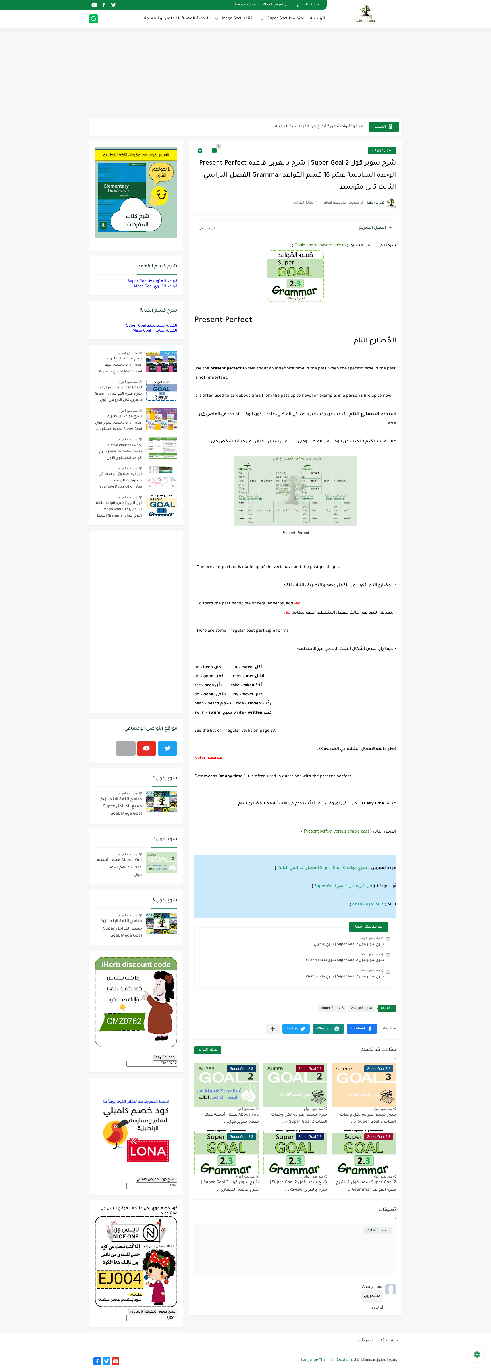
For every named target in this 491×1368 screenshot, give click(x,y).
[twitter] (113, 5)
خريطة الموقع (308, 5)
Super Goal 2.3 (332, 1008)
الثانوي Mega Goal (238, 18)
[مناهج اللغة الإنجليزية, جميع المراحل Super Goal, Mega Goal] (161, 801)
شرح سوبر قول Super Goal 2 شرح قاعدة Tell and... (342, 960)
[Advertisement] (245, 74)
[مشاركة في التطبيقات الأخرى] (273, 1029)
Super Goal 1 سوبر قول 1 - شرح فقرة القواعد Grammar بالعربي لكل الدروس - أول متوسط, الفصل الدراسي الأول (118, 395)
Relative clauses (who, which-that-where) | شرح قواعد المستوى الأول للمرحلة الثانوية (120, 453)
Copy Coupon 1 (165, 1057)
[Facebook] (126, 748)
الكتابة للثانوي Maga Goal (154, 331)
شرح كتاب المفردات (376, 1339)
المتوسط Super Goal (286, 18)
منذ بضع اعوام (370, 938)
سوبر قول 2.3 (381, 151)
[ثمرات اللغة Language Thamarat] (366, 14)
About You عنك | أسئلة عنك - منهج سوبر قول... (119, 867)
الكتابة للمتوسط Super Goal (151, 326)
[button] (362, 1029)
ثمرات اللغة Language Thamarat (328, 1360)
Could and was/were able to (320, 244)
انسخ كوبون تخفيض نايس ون (153, 1312)
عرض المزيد (208, 1050)
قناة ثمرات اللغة (368, 905)
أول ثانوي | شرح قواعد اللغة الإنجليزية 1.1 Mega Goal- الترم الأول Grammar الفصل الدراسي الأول (118, 510)
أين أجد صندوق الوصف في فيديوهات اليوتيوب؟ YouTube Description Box (120, 480)
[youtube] (94, 5)
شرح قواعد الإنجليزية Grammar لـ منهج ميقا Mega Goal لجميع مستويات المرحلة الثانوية (119, 366)
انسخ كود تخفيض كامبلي (156, 1180)
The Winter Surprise (344, 126)
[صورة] (161, 361)
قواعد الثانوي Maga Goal (155, 286)
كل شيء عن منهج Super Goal (343, 886)
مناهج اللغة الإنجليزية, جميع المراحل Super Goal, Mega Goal (121, 806)
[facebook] (103, 5)
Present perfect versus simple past (336, 831)
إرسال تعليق (377, 1230)
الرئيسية (317, 18)
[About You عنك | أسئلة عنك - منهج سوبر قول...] (161, 862)
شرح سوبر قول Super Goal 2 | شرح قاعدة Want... (343, 977)
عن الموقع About (276, 5)
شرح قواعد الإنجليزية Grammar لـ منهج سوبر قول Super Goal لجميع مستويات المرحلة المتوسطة (118, 424)
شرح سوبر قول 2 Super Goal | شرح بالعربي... (347, 945)
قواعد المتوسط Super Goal (152, 281)
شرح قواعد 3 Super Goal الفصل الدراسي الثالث (322, 868)
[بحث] (93, 18)
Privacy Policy (245, 5)
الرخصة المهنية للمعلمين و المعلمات (175, 18)
